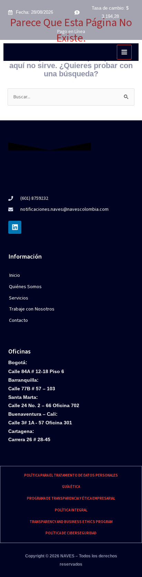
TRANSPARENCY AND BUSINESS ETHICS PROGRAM (71, 521)
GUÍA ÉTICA (71, 486)
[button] (39, 298)
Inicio (14, 275)
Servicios (18, 298)
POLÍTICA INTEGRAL (71, 510)
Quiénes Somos (25, 286)
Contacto (18, 320)
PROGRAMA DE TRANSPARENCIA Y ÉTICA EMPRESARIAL (71, 498)
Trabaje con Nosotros (31, 309)
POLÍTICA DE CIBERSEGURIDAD (71, 533)
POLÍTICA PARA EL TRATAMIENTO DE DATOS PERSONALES (71, 475)
